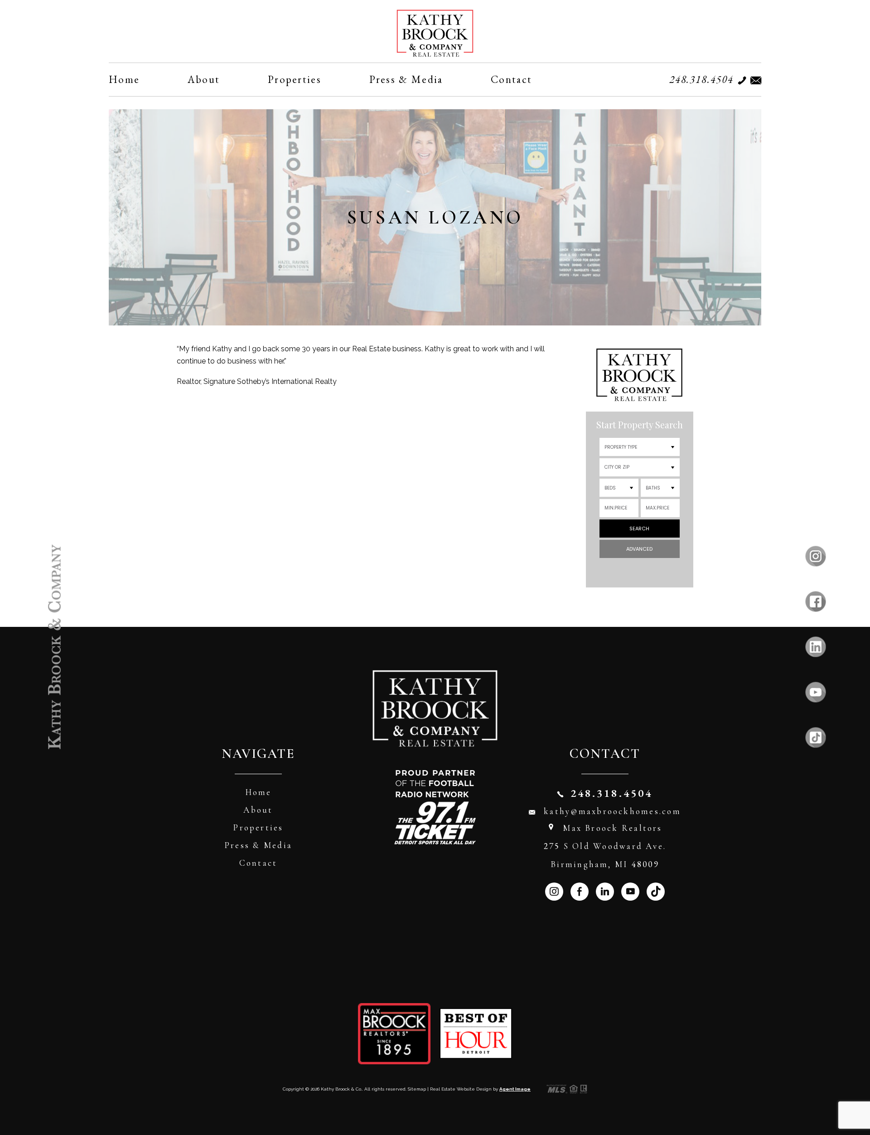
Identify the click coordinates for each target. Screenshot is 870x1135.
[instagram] (816, 556)
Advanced (639, 549)
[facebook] (816, 602)
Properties (294, 79)
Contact (511, 79)
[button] (639, 467)
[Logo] (435, 33)
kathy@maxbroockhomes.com (612, 811)
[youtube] (816, 692)
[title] (54, 647)
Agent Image (515, 1088)
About (204, 79)
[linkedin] (816, 647)
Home (124, 79)
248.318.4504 (701, 79)
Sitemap (417, 1088)
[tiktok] (816, 738)
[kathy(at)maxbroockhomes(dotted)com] (753, 80)
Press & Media (406, 79)
